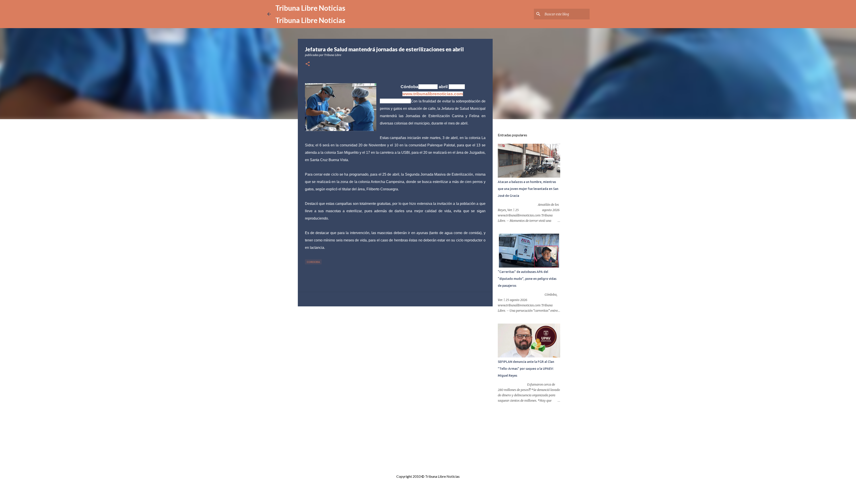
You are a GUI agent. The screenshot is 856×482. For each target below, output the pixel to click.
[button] (307, 64)
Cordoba (313, 262)
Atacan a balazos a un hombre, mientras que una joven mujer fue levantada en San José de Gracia (528, 188)
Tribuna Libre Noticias (310, 8)
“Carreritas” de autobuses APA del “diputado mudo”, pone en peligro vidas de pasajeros (527, 278)
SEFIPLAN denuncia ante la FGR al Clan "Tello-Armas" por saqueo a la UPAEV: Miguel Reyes (526, 368)
